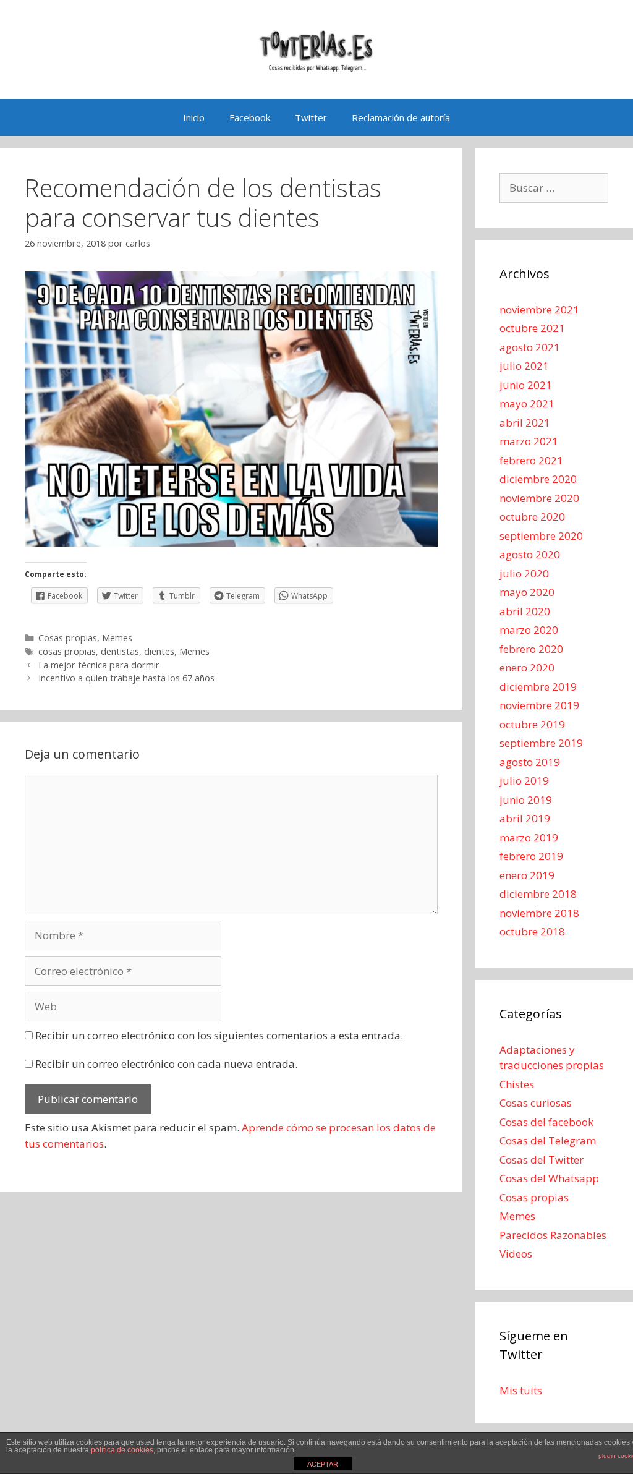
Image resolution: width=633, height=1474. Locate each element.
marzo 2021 (528, 441)
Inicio (194, 117)
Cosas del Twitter (541, 1159)
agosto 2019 (529, 762)
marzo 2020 (528, 630)
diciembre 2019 (538, 686)
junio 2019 (525, 800)
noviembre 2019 (539, 705)
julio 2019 (524, 780)
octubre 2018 (532, 931)
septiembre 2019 (541, 743)
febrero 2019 (531, 856)
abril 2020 (524, 611)
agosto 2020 (529, 554)
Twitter (311, 117)
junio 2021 (525, 385)
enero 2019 (526, 875)
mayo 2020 (526, 592)
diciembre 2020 (538, 479)
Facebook (249, 117)
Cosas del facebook (546, 1122)
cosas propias (67, 651)
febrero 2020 (531, 649)
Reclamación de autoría (401, 117)
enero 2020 (526, 667)
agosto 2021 (529, 347)
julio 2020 (524, 573)
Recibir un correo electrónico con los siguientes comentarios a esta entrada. (219, 1035)
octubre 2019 (532, 724)
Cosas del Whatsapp (549, 1178)
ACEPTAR (322, 1464)
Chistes (516, 1084)
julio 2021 (524, 366)
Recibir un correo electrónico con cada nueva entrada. (166, 1064)
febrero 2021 (531, 460)
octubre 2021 (532, 328)
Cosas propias (67, 638)
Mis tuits (520, 1390)
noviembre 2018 (539, 913)
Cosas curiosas (535, 1103)
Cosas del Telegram (547, 1140)
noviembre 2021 (539, 309)
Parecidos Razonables (552, 1235)
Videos (515, 1253)
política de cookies (122, 1450)
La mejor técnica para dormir (98, 665)
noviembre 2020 (539, 498)
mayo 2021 (526, 403)
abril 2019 (524, 818)
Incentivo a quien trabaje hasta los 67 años (126, 678)
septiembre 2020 (541, 536)
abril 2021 (524, 422)
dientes (159, 651)
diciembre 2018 (538, 894)
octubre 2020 (532, 516)
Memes (117, 638)
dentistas (120, 651)
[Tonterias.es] (316, 48)
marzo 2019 (528, 837)
